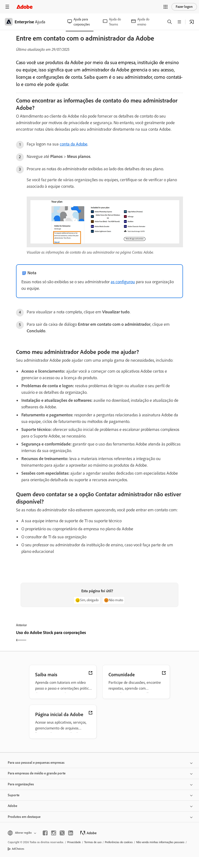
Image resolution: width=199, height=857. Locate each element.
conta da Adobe (73, 144)
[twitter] (62, 833)
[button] (165, 7)
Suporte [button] (13, 795)
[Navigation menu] (7, 6)
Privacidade (74, 842)
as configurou (123, 281)
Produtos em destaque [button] (24, 817)
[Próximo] (142, 637)
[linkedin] (70, 833)
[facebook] (45, 833)
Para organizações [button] (21, 784)
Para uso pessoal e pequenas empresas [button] (36, 763)
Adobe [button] (12, 806)
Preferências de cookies (119, 842)
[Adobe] (24, 6)
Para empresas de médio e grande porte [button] (37, 773)
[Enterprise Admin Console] (191, 21)
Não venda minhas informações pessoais (160, 842)
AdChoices (18, 848)
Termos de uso (92, 842)
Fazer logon (184, 7)
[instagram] (53, 833)
